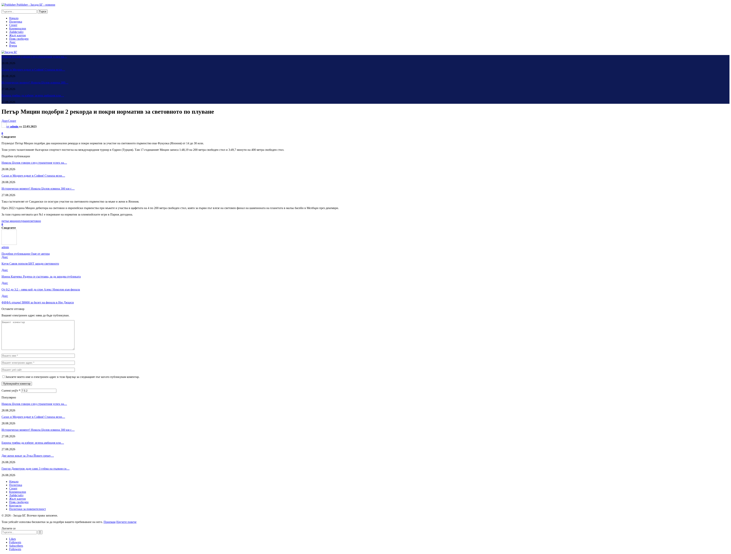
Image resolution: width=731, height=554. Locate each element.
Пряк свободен (19, 38)
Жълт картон (17, 35)
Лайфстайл (16, 32)
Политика (15, 21)
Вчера (13, 45)
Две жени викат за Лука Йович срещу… (28, 455)
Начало (13, 18)
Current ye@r (11, 390)
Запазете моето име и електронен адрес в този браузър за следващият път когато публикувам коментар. (72, 376)
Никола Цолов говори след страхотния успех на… (34, 56)
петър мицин (10, 221)
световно (35, 221)
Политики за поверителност (27, 509)
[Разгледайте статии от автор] (9, 243)
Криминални (17, 28)
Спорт (13, 25)
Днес (12, 42)
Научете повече (126, 522)
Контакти (15, 505)
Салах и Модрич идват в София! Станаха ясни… (33, 69)
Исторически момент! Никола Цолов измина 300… (35, 82)
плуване (23, 221)
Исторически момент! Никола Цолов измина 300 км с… (38, 188)
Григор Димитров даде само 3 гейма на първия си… (35, 468)
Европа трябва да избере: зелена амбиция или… (33, 95)
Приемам (110, 522)
